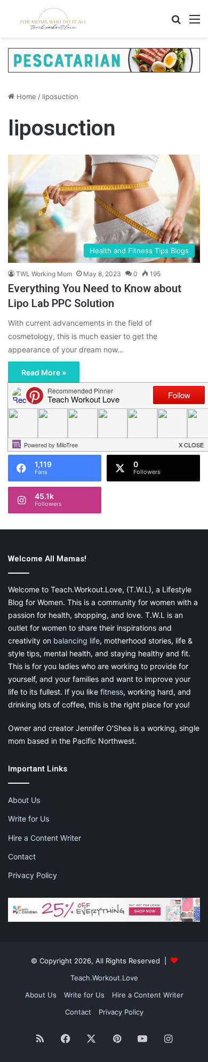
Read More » (43, 372)
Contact (22, 856)
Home (25, 96)
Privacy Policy (32, 875)
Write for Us (28, 818)
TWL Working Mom (44, 274)
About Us (24, 799)
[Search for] (176, 23)
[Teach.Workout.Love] (53, 18)
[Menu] (194, 23)
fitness (111, 691)
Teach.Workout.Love (104, 977)
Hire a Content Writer (44, 837)
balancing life (76, 640)
